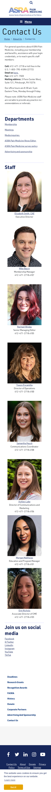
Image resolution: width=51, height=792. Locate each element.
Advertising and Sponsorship (21, 715)
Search (31, 2)
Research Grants (15, 682)
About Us (17, 39)
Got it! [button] (13, 787)
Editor (20, 140)
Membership (11, 124)
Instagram (9, 648)
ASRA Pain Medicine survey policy (21, 146)
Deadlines (12, 676)
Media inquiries (12, 135)
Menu (28, 21)
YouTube (9, 651)
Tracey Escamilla (24, 385)
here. (16, 72)
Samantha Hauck (24, 443)
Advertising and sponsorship (18, 151)
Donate (11, 704)
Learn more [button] (9, 780)
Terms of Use (24, 767)
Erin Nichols (24, 610)
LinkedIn (9, 645)
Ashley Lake (24, 501)
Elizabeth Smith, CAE (24, 213)
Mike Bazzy (24, 268)
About (23, 764)
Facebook (9, 638)
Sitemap (37, 767)
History (11, 698)
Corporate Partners (16, 709)
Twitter (17, 754)
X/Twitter (9, 642)
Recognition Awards (17, 687)
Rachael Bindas (24, 326)
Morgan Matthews (24, 557)
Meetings (9, 129)
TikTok (8, 655)
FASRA (10, 693)
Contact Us (12, 720)
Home (26, 12)
